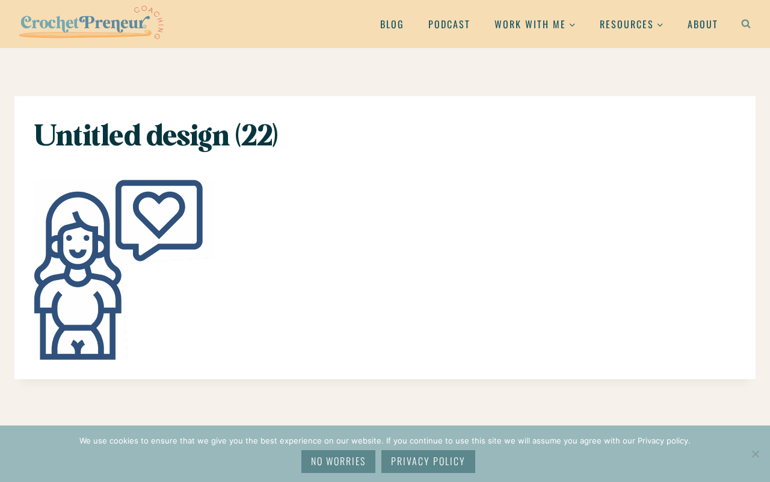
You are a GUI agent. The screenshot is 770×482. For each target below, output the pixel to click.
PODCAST (449, 24)
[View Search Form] (746, 24)
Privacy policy (428, 461)
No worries (338, 461)
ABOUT (703, 24)
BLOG (392, 24)
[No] (755, 454)
